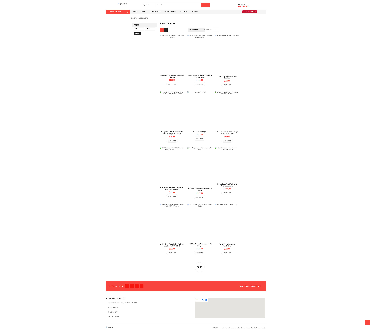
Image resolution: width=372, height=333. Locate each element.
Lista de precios (251, 11)
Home (133, 18)
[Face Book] (127, 286)
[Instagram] (137, 286)
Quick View (176, 49)
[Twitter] (132, 286)
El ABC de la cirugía (199, 131)
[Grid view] (162, 30)
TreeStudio (262, 328)
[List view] (166, 30)
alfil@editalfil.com (113, 307)
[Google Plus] (141, 286)
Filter (137, 34)
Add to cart (172, 84)
